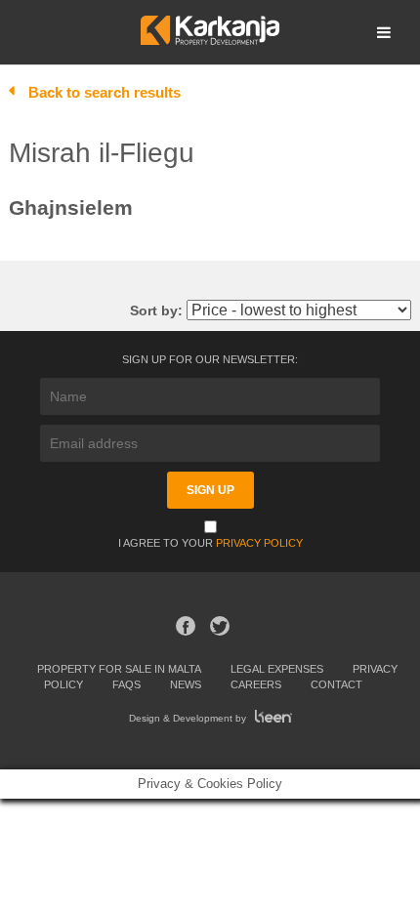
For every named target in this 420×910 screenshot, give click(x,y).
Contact (336, 684)
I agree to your (210, 543)
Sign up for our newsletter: (210, 359)
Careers (256, 684)
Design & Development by (189, 718)
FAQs (126, 684)
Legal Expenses (277, 669)
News (185, 684)
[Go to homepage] (209, 39)
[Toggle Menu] (383, 32)
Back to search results (104, 92)
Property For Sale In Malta (119, 669)
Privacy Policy (259, 543)
